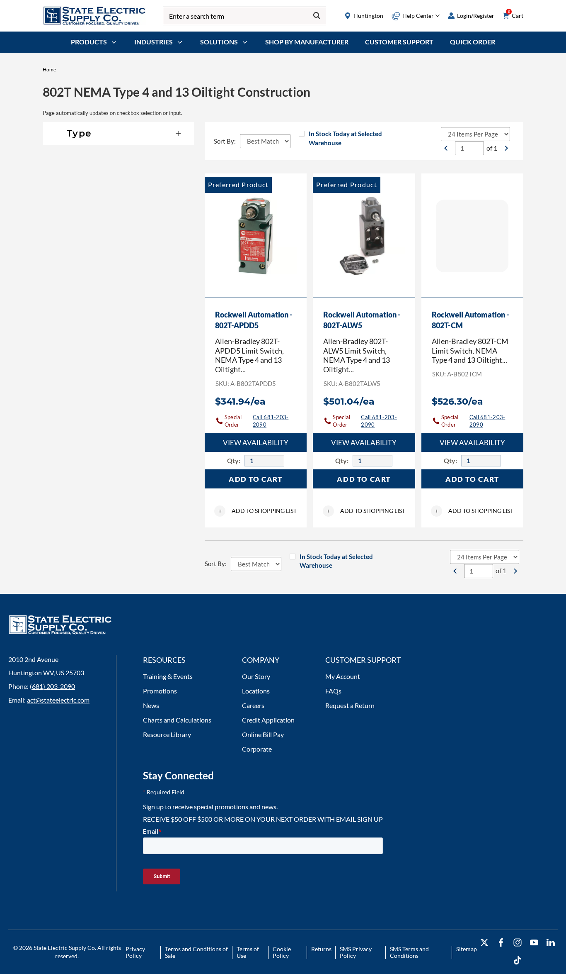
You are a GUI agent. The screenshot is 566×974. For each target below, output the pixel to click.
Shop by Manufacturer (306, 42)
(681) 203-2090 (52, 686)
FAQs (333, 691)
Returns (321, 948)
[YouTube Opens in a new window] (534, 943)
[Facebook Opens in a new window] (501, 943)
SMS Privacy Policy (356, 952)
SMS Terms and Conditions (409, 952)
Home (49, 69)
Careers (253, 705)
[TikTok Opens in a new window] (517, 960)
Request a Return (350, 705)
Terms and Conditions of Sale (196, 952)
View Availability (255, 442)
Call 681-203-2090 (270, 421)
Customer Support (399, 42)
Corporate (257, 749)
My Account (342, 676)
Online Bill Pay (263, 734)
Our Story (256, 676)
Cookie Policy (282, 952)
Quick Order (472, 42)
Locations (256, 691)
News (151, 705)
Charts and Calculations (177, 720)
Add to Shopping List (257, 510)
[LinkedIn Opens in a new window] (551, 943)
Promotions (160, 691)
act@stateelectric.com (58, 700)
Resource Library (167, 734)
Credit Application (268, 720)
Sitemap (466, 948)
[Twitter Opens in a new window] (484, 943)
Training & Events (168, 676)
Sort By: (225, 141)
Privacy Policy (135, 952)
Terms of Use (248, 952)
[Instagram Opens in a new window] (517, 943)
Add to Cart (256, 479)
